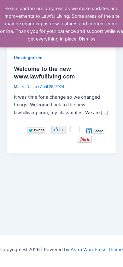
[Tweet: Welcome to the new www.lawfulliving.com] (36, 130)
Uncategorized (28, 57)
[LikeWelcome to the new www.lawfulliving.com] (59, 130)
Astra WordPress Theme (97, 249)
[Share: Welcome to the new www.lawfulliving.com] (95, 131)
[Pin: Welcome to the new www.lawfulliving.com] (84, 139)
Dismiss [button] (87, 39)
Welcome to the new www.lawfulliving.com (44, 72)
